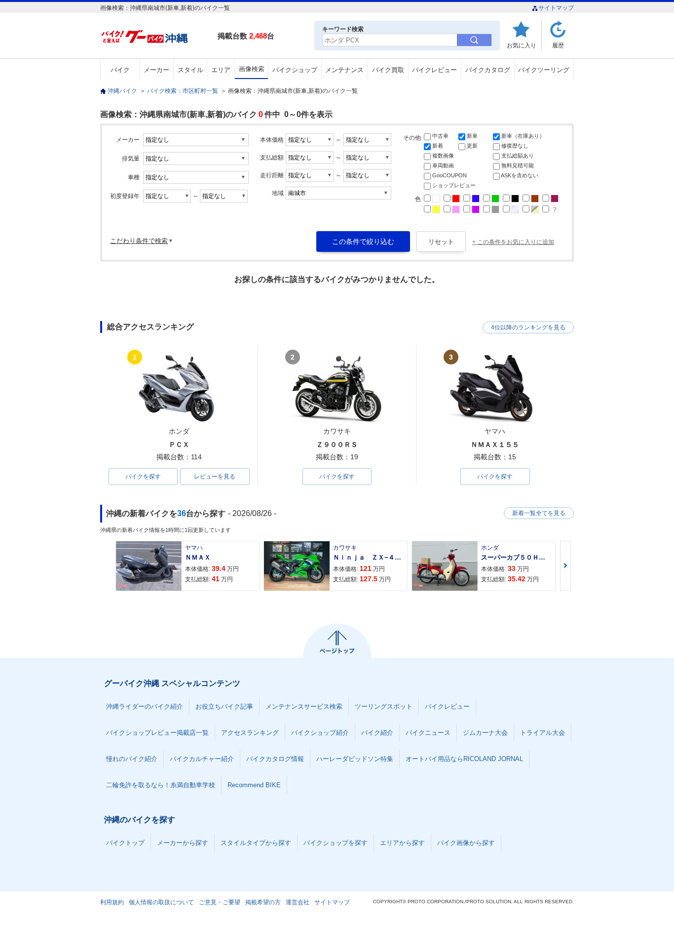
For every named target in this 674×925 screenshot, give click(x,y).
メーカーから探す (182, 842)
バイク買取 (388, 70)
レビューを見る (214, 476)
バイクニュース (428, 732)
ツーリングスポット (383, 706)
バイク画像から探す (466, 842)
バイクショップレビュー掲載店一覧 (157, 732)
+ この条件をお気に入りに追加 (513, 242)
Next (565, 566)
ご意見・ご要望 (219, 902)
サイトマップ (556, 7)
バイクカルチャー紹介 (202, 759)
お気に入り (521, 45)
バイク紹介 (377, 732)
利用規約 (112, 902)
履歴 (558, 45)
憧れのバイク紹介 (131, 759)
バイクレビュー (434, 70)
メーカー (156, 70)
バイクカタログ (487, 70)
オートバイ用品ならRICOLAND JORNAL (464, 759)
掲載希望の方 (263, 902)
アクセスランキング (250, 732)
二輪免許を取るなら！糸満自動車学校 (160, 785)
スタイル (190, 70)
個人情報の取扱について (161, 902)
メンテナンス (344, 70)
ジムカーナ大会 (485, 732)
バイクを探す (143, 476)
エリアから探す (402, 842)
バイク (120, 70)
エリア (220, 70)
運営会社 (297, 902)
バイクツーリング (543, 70)
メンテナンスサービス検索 (303, 706)
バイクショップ (294, 70)
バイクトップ (125, 842)
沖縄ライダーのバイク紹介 (144, 706)
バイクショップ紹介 (320, 732)
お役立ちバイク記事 (224, 706)
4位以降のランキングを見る (528, 327)
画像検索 (251, 69)
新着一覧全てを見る (538, 513)
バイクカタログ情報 (275, 759)
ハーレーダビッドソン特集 (354, 759)
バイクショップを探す (335, 842)
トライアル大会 (542, 732)
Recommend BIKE (254, 785)
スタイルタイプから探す (256, 842)
